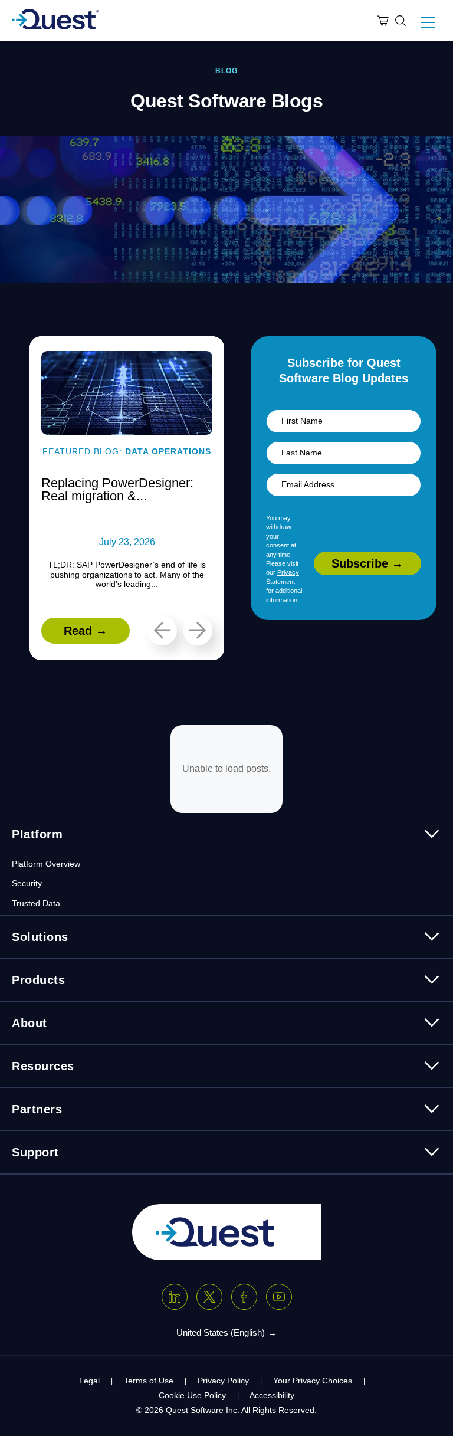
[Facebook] (244, 1297)
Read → (85, 630)
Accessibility (272, 1395)
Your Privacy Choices (312, 1380)
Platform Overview (46, 863)
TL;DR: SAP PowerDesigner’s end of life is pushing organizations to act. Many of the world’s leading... (127, 574)
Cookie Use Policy (192, 1395)
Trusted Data (36, 903)
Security (27, 883)
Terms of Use (148, 1380)
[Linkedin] (175, 1297)
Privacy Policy (223, 1380)
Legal (89, 1380)
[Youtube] (279, 1297)
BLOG (226, 71)
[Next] (197, 630)
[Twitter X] (209, 1297)
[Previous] (162, 630)
